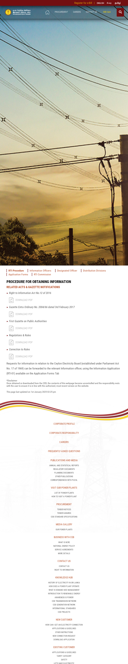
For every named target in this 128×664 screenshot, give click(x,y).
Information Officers (41, 270)
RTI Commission (42, 274)
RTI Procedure (16, 270)
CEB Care (107, 12)
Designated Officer (67, 270)
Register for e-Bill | (85, 2)
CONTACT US (92, 12)
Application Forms (18, 274)
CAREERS (77, 12)
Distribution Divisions (94, 270)
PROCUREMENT (61, 12)
